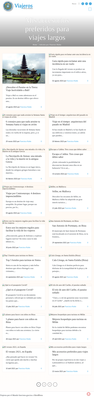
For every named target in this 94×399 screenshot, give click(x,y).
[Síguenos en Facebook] (82, 3)
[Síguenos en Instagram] (90, 3)
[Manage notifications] (88, 394)
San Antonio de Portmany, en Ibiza (69, 225)
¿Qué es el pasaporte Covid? (19, 289)
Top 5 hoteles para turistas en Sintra (23, 260)
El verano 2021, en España (19, 351)
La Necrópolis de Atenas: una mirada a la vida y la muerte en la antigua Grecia (24, 159)
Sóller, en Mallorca (61, 191)
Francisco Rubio (26, 107)
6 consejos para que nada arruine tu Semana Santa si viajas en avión (23, 123)
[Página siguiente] (55, 384)
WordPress (38, 395)
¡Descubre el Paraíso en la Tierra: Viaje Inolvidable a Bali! (22, 89)
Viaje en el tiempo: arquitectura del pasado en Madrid (69, 123)
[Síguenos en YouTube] (86, 3)
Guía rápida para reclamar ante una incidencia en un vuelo (69, 62)
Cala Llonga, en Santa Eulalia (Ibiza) (70, 260)
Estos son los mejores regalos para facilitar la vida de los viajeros (22, 229)
